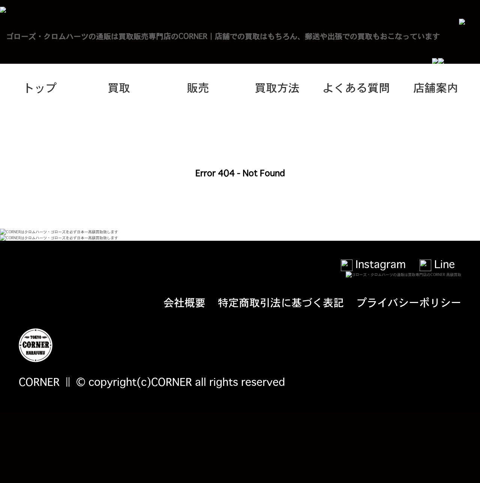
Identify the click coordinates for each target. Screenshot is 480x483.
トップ (40, 87)
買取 (119, 87)
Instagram (379, 264)
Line (443, 264)
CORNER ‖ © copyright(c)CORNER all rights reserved (152, 381)
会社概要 (185, 302)
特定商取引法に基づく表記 (281, 302)
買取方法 (277, 87)
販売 (198, 87)
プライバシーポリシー (408, 302)
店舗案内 (435, 87)
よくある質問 (356, 87)
